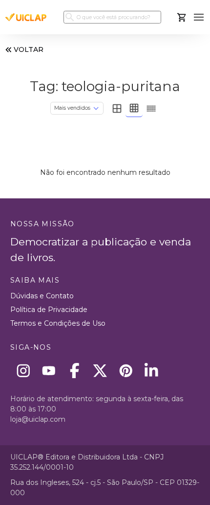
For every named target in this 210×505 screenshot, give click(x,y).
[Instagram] (23, 371)
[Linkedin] (152, 371)
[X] (100, 371)
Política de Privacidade (48, 309)
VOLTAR (28, 49)
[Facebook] (74, 371)
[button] (199, 17)
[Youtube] (49, 371)
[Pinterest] (126, 371)
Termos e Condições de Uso (57, 323)
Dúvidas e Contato (42, 295)
